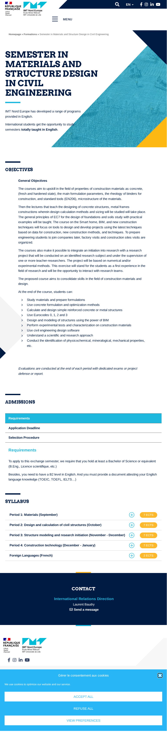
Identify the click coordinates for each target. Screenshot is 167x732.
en (128, 4)
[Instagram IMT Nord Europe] (146, 4)
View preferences (83, 720)
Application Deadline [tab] (24, 428)
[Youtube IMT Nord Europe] (158, 4)
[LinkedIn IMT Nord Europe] (152, 4)
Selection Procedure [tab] (23, 437)
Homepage (15, 34)
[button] (160, 675)
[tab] (83, 515)
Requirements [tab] (19, 418)
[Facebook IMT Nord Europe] (141, 4)
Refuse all (83, 708)
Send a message (86, 609)
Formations (30, 34)
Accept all (83, 696)
